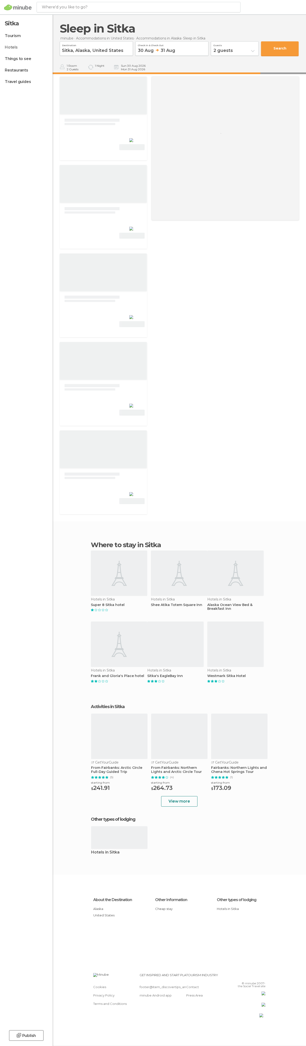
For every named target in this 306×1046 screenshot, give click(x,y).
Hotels (11, 47)
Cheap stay (164, 909)
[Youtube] (262, 976)
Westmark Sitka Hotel (226, 676)
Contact (192, 987)
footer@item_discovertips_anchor (166, 987)
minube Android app (156, 995)
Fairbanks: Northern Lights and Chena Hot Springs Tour (239, 770)
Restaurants (16, 70)
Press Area (194, 995)
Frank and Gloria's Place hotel (117, 676)
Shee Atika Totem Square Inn (176, 605)
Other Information (171, 899)
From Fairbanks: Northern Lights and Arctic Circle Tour (176, 770)
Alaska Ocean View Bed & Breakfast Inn (229, 607)
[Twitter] (249, 976)
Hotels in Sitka (105, 852)
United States (104, 915)
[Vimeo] (256, 976)
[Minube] (18, 7)
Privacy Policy (104, 995)
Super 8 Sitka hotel (108, 605)
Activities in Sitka (108, 707)
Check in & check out (151, 44)
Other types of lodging (236, 899)
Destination (69, 44)
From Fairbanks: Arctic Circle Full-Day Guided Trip (116, 770)
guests (217, 44)
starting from (100, 782)
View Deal (132, 147)
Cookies (99, 987)
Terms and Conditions (110, 1004)
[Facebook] (243, 976)
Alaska (98, 909)
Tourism (13, 35)
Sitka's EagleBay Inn (165, 676)
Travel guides (18, 81)
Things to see (18, 58)
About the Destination (112, 899)
